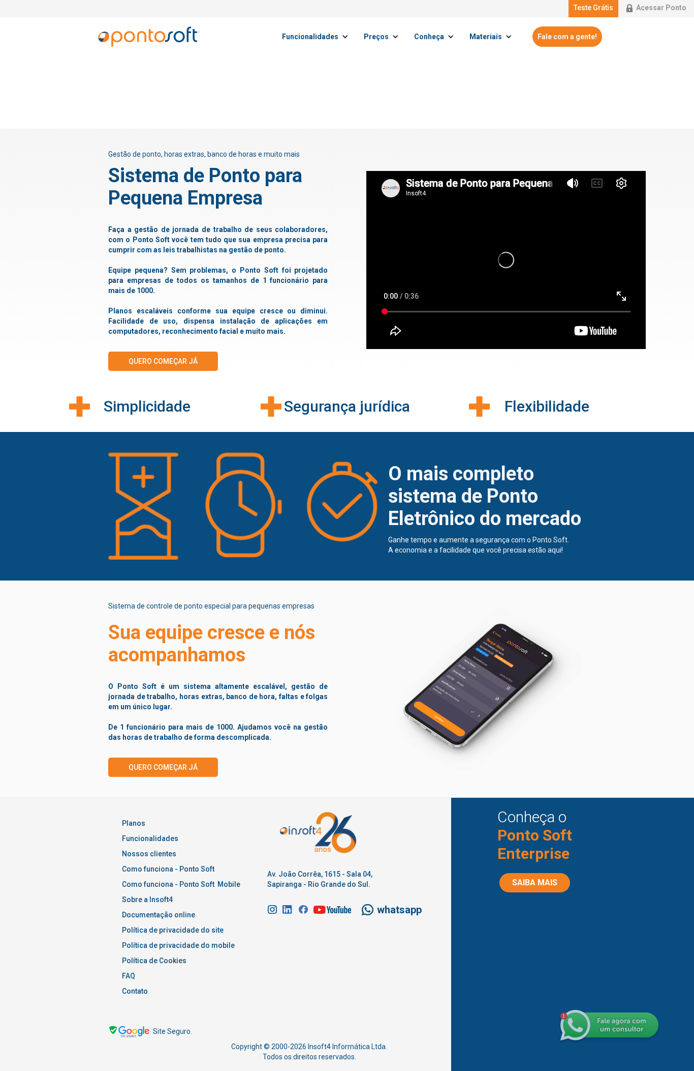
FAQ (128, 976)
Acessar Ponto (661, 8)
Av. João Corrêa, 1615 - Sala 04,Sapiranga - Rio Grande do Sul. (319, 879)
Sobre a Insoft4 (147, 899)
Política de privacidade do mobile (178, 945)
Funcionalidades (150, 838)
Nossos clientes (149, 854)
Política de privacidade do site (173, 930)
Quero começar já (163, 361)
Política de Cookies (154, 961)
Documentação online (158, 915)
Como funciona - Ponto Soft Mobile (181, 884)
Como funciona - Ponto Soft (168, 869)
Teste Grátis (593, 8)
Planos (133, 823)
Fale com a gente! (567, 37)
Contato (135, 991)
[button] (318, 36)
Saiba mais (534, 882)
